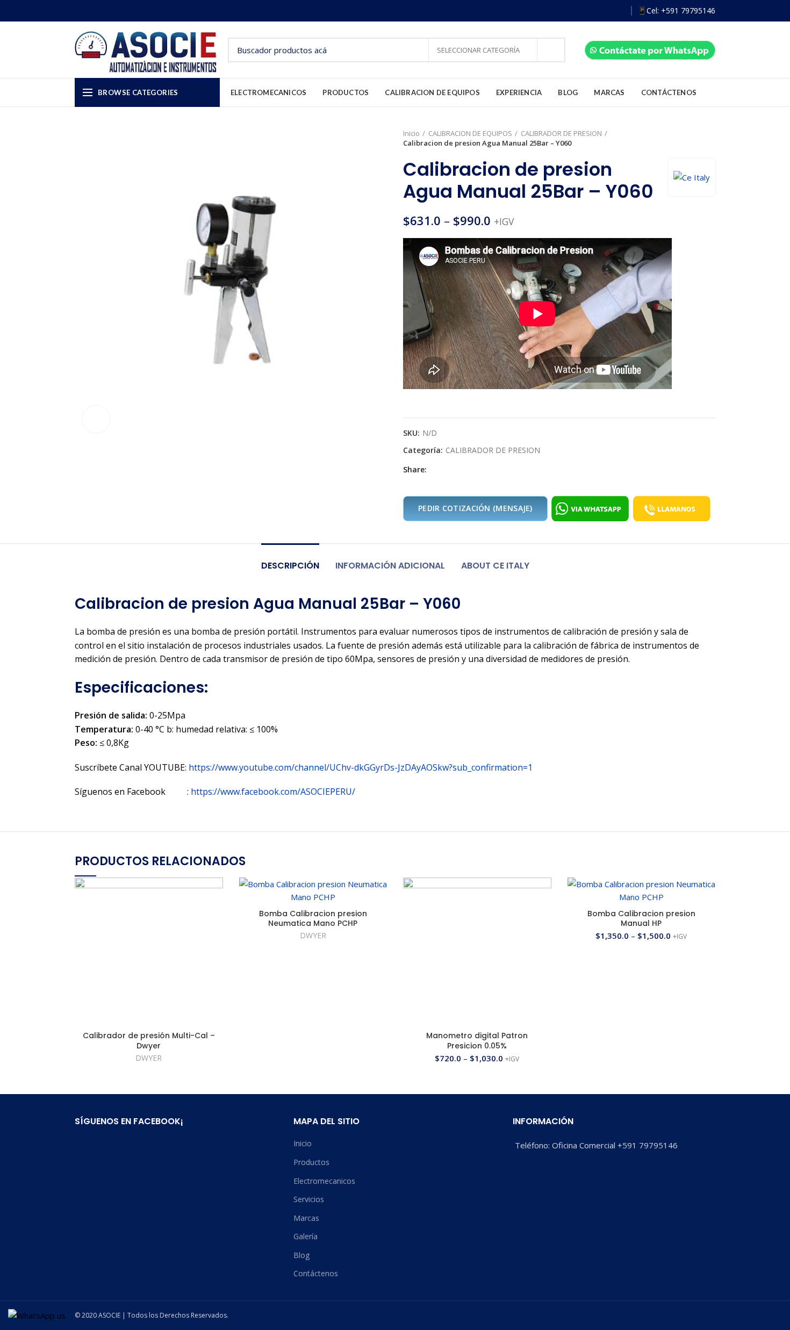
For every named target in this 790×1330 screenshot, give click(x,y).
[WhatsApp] (618, 11)
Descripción (290, 565)
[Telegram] (485, 470)
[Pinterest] (460, 470)
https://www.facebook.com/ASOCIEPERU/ (273, 791)
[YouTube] (602, 11)
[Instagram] (586, 11)
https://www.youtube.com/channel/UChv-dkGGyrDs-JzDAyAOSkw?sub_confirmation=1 (361, 767)
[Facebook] (571, 11)
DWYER (148, 1058)
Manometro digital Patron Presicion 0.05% (477, 1040)
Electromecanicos (324, 1181)
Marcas (306, 1218)
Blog (301, 1255)
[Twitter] (448, 470)
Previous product (688, 138)
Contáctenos (315, 1273)
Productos (311, 1162)
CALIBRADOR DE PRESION (561, 133)
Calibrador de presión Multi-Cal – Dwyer (149, 1040)
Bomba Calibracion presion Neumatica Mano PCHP (313, 918)
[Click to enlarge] (96, 419)
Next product (710, 138)
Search (550, 50)
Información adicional (390, 565)
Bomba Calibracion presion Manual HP (641, 918)
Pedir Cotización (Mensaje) (475, 508)
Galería (305, 1236)
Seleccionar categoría (479, 50)
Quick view (215, 919)
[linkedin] (472, 470)
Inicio (411, 133)
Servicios (308, 1199)
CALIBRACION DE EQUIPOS (470, 133)
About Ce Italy (495, 565)
